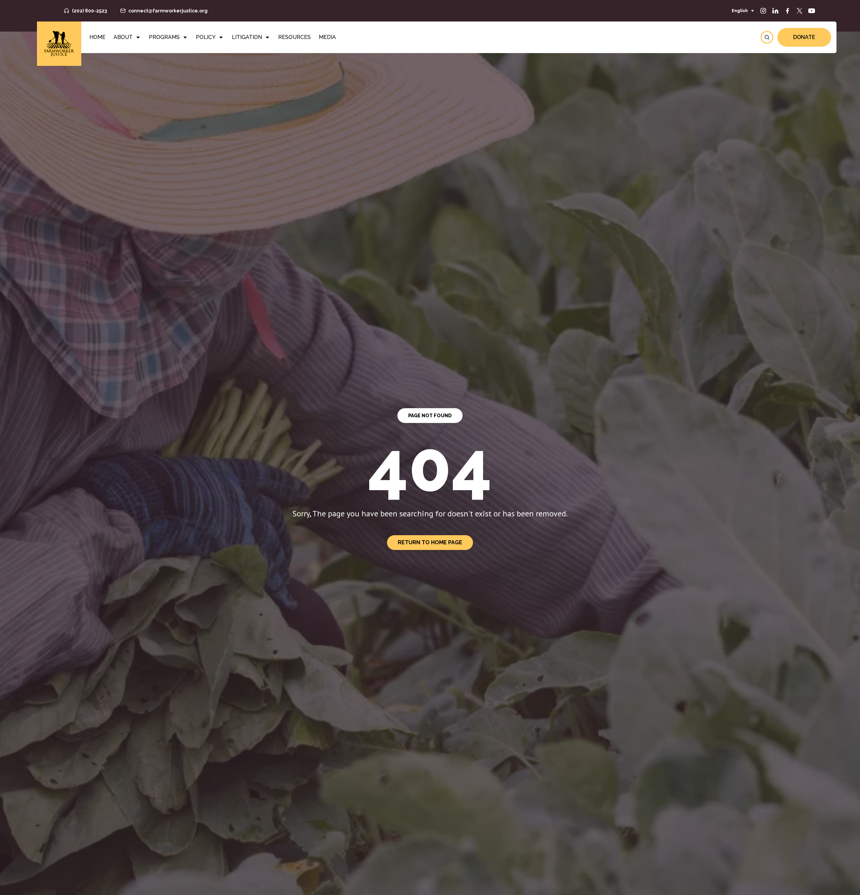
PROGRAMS (164, 37)
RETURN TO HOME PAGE (430, 542)
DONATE (804, 37)
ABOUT (123, 37)
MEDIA (327, 37)
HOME (97, 37)
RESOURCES (294, 37)
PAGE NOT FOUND (430, 415)
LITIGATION (247, 37)
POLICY (206, 37)
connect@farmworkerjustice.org (168, 10)
